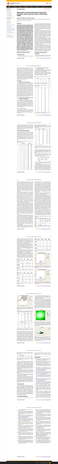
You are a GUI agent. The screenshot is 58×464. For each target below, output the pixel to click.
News (32, 6)
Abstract (8, 10)
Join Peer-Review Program (16, 462)
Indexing (8, 19)
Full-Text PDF (9, 11)
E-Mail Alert (9, 462)
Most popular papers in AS (10, 29)
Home (9, 6)
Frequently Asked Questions (11, 32)
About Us (37, 6)
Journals (14, 6)
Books (20, 6)
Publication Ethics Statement (11, 30)
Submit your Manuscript (43, 462)
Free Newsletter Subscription (11, 28)
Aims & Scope (9, 21)
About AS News (9, 31)
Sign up (37, 462)
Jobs (43, 6)
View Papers (9, 20)
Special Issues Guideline (10, 37)
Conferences (26, 6)
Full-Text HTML (9, 12)
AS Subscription (9, 27)
